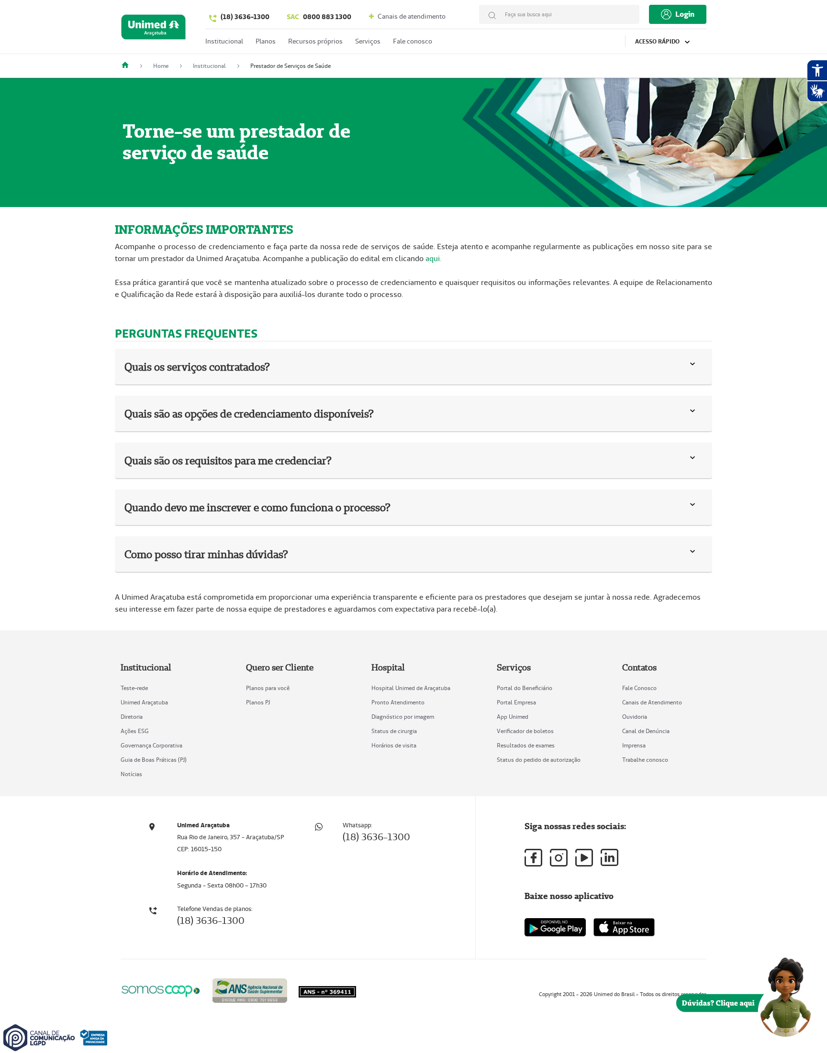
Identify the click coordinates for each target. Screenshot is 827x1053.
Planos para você (268, 687)
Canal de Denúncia (646, 731)
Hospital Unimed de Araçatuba (410, 687)
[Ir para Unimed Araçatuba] (153, 29)
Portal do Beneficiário (524, 687)
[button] (694, 366)
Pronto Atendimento (398, 702)
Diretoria (132, 716)
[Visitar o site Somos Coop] (161, 990)
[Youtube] (584, 858)
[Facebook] (533, 858)
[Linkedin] (609, 857)
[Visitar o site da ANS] (249, 989)
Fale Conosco (639, 687)
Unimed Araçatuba (144, 702)
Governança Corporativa (151, 745)
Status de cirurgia (394, 731)
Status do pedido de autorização (539, 759)
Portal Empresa (516, 702)
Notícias (131, 774)
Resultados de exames (526, 745)
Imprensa (634, 745)
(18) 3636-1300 (245, 16)
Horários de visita (393, 745)
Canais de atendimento (411, 16)
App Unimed (512, 716)
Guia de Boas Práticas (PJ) (154, 759)
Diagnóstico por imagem (402, 716)
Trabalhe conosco (645, 759)
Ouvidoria (634, 716)
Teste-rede (134, 687)
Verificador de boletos (525, 731)
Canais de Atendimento (652, 702)
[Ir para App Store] (624, 927)
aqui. (433, 258)
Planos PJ (258, 702)
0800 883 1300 (319, 16)
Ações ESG (135, 731)
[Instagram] (559, 858)
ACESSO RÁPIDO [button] (658, 41)
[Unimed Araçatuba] (129, 66)
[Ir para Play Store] (555, 927)
